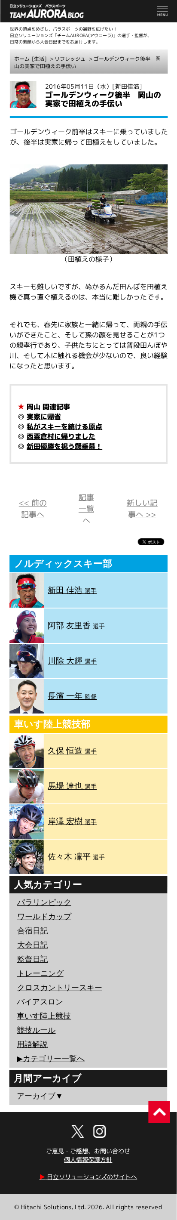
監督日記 (32, 959)
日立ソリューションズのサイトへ (88, 1177)
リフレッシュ (70, 58)
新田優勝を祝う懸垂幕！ (64, 446)
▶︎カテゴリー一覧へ (51, 1058)
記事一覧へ (86, 509)
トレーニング (40, 973)
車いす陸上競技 (44, 1016)
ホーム (22, 58)
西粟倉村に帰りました (61, 436)
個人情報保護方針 (88, 1159)
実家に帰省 (44, 416)
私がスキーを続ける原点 (64, 426)
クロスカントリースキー (59, 987)
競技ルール (36, 1030)
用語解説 (32, 1044)
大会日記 (32, 945)
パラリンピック (44, 902)
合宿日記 (32, 931)
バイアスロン (40, 1002)
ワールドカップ (44, 916)
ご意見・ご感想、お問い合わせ (88, 1151)
